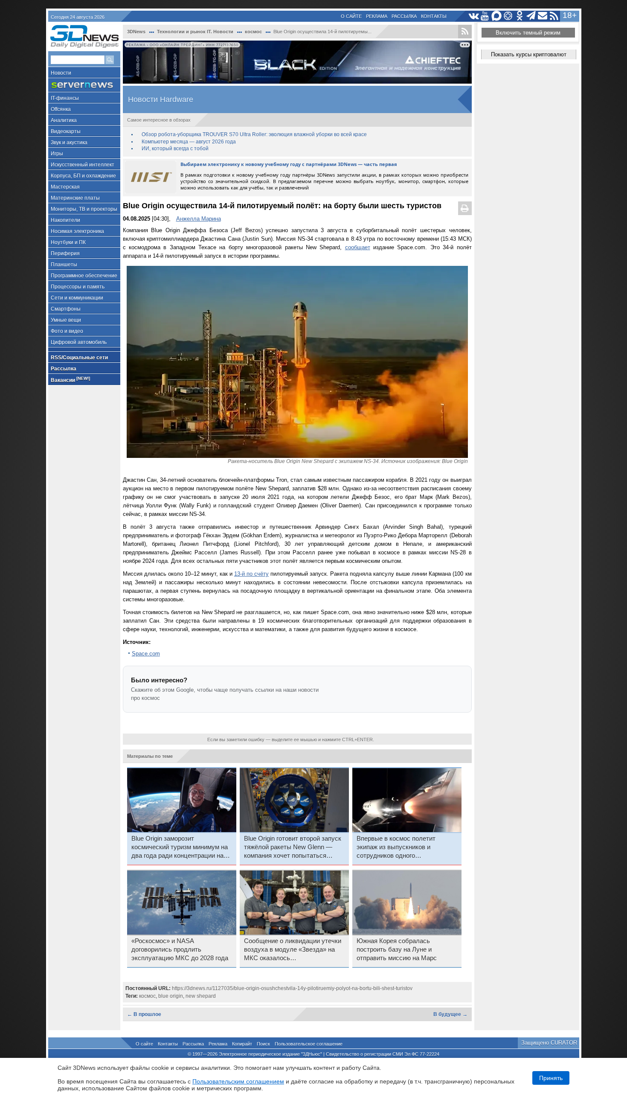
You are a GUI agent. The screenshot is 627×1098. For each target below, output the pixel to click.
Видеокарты (66, 131)
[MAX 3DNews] (496, 16)
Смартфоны (66, 309)
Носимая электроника (77, 231)
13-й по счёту (251, 574)
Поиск (263, 1043)
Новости (61, 73)
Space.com (146, 653)
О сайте (351, 16)
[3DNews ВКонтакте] (473, 16)
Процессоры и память (77, 287)
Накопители (65, 220)
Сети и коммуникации (77, 298)
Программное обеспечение (84, 276)
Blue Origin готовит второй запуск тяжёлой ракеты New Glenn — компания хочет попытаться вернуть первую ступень (292, 847)
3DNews (136, 31)
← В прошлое (144, 1014)
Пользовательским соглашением (238, 1081)
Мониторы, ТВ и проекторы (84, 209)
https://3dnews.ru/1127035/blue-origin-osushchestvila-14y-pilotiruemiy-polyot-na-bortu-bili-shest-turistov (292, 988)
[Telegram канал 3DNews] (531, 16)
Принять (551, 1078)
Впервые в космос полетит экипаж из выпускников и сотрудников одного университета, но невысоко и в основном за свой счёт (402, 847)
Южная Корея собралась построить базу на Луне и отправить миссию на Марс (397, 949)
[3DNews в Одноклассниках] (519, 16)
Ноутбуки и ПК (68, 242)
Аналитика (64, 120)
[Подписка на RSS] (554, 16)
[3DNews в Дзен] (508, 16)
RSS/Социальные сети (79, 358)
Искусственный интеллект (82, 165)
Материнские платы (75, 198)
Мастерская (65, 187)
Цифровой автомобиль (79, 342)
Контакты (434, 16)
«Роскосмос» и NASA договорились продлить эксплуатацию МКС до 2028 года (179, 949)
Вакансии (70, 379)
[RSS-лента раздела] (465, 31)
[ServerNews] (84, 85)
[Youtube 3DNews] (485, 16)
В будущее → (450, 1014)
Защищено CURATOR (549, 1043)
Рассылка (404, 16)
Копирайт (242, 1043)
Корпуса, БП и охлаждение (83, 176)
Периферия (65, 253)
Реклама (376, 16)
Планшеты (64, 265)
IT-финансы (65, 98)
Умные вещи (66, 320)
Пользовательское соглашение (309, 1043)
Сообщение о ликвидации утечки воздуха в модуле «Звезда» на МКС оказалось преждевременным (292, 950)
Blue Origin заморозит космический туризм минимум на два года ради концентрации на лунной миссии (179, 847)
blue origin (170, 996)
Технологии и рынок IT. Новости (195, 31)
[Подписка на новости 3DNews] (543, 16)
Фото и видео (67, 331)
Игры (57, 154)
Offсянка (61, 109)
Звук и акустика (69, 143)
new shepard (201, 996)
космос (253, 31)
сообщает (357, 247)
